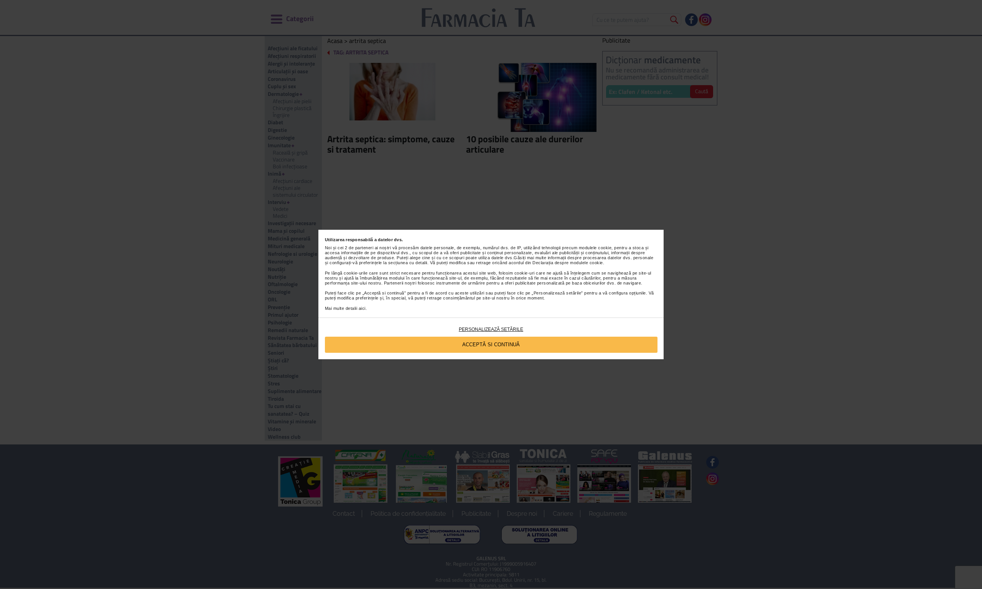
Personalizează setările (491, 329)
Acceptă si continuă (491, 344)
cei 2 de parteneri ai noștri (364, 247)
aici (362, 308)
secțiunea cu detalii (407, 262)
